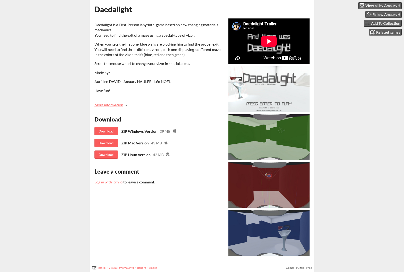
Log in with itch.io (108, 182)
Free (309, 267)
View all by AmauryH (121, 267)
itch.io (102, 267)
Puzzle (300, 267)
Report (141, 267)
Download (106, 131)
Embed (153, 267)
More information (108, 105)
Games (290, 267)
